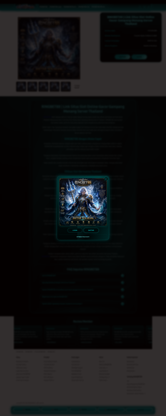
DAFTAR (91, 230)
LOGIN (75, 230)
